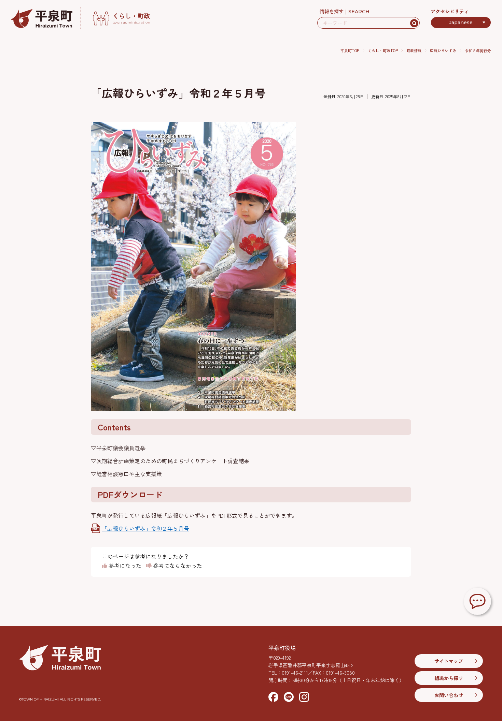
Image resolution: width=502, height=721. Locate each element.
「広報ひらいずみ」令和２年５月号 (145, 528)
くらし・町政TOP (383, 50)
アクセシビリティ (450, 11)
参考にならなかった (177, 566)
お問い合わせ (448, 695)
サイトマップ (448, 661)
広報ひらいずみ (443, 50)
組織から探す (448, 678)
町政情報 (413, 50)
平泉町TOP (349, 50)
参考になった (124, 566)
